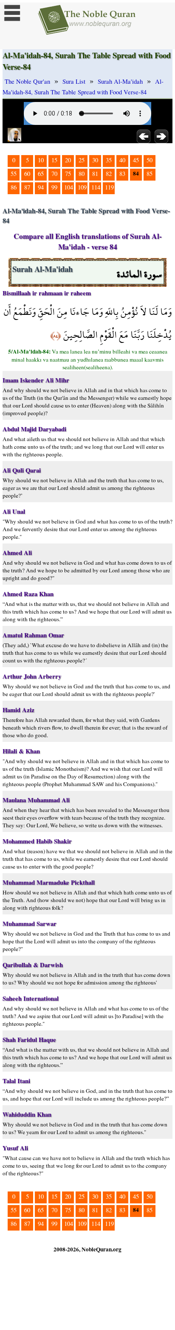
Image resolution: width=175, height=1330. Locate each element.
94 (41, 187)
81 (95, 174)
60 (27, 174)
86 (14, 187)
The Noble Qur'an (27, 81)
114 (95, 187)
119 (109, 187)
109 (82, 187)
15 (54, 160)
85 (149, 174)
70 (54, 174)
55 (14, 174)
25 (82, 160)
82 (109, 174)
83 (122, 174)
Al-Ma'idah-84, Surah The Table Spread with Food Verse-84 (83, 86)
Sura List (73, 81)
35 (109, 160)
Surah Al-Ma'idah (120, 81)
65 (41, 174)
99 (54, 187)
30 (95, 160)
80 (82, 174)
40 (122, 160)
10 (41, 160)
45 (136, 160)
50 (149, 160)
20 (68, 160)
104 (68, 187)
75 (68, 174)
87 (27, 187)
